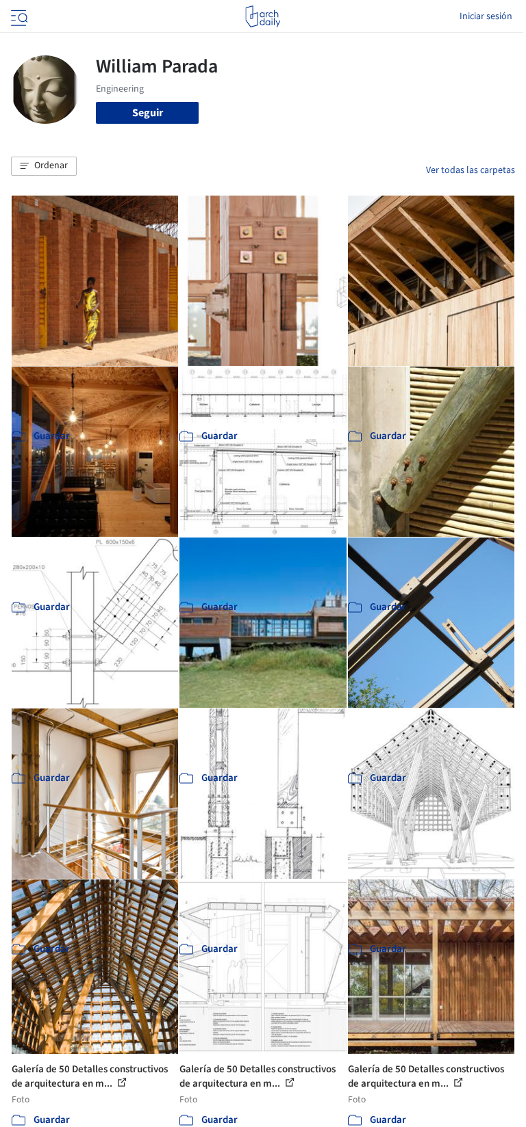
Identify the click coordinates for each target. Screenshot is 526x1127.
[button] (44, 166)
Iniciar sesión (486, 16)
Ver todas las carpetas (470, 170)
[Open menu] (17, 16)
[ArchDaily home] (262, 16)
